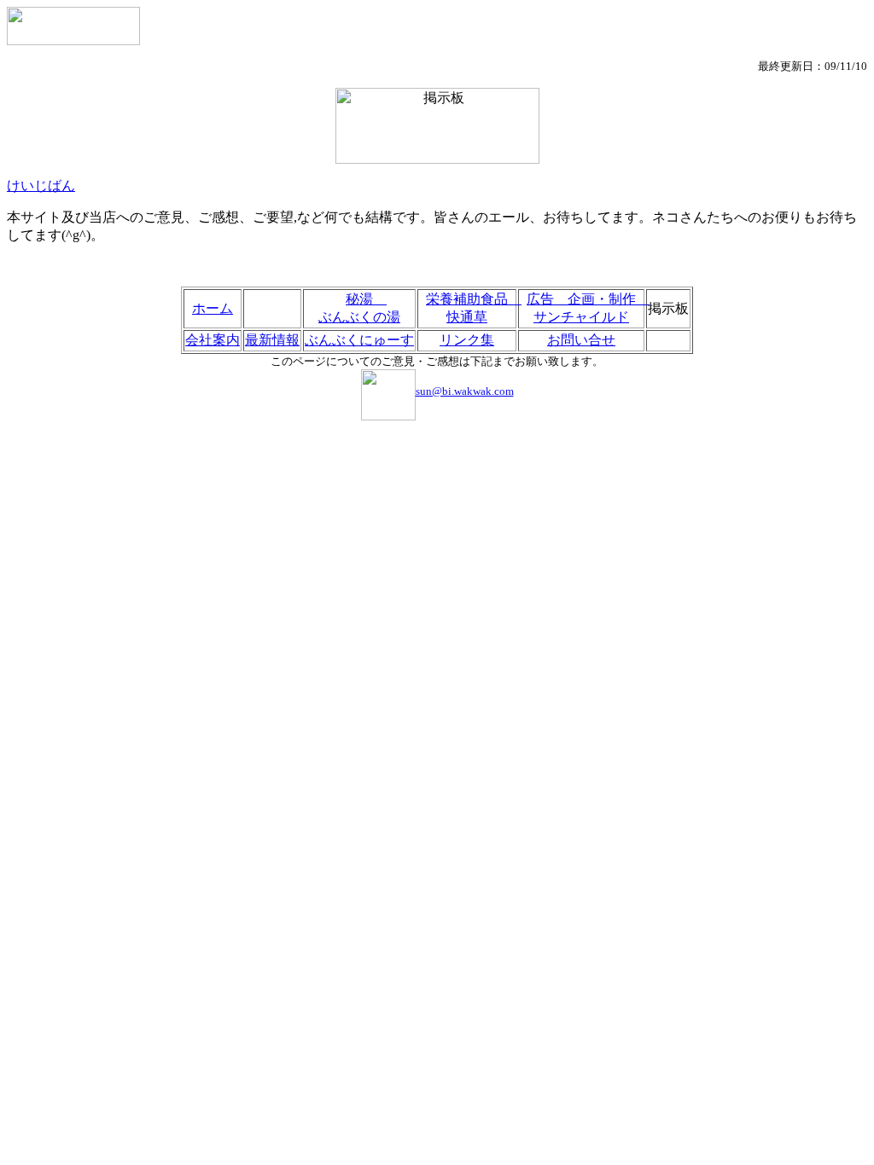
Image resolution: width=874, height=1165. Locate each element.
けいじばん (41, 185)
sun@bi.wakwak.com (465, 391)
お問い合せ (581, 340)
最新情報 (272, 340)
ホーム (212, 308)
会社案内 (212, 340)
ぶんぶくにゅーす (359, 340)
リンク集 (467, 340)
